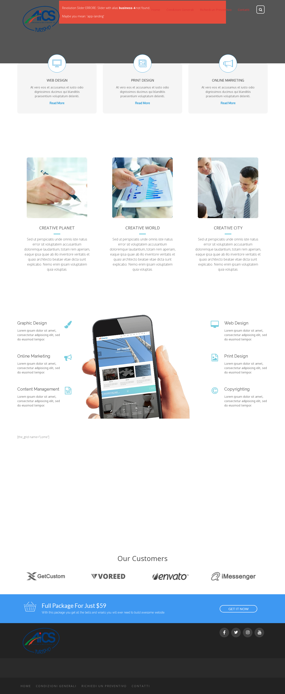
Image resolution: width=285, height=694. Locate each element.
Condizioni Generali (56, 686)
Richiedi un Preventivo (104, 686)
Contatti (141, 686)
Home (25, 686)
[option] (42, 576)
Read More (57, 103)
